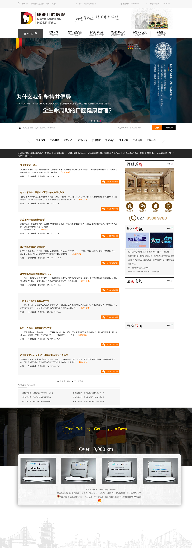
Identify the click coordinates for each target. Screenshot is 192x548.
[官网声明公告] (135, 497)
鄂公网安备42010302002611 (71, 497)
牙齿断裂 (137, 140)
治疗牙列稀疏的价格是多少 (32, 219)
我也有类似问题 (112, 182)
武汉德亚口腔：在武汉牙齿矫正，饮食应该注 (88, 401)
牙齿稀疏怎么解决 (28, 165)
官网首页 (53, 33)
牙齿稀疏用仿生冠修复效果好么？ (36, 274)
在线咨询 (142, 211)
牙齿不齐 (40, 140)
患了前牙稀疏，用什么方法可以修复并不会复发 (42, 192)
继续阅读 (65, 172)
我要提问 (169, 128)
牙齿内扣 (82, 140)
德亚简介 (129, 211)
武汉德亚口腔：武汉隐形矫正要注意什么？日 (37, 393)
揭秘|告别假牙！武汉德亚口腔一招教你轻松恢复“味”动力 (151, 256)
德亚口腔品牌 (75, 33)
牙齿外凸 (68, 140)
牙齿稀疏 (51, 128)
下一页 (77, 381)
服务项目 (29, 33)
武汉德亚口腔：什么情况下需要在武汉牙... (70, 153)
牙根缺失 (151, 140)
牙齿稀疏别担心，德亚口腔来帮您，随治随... (34, 153)
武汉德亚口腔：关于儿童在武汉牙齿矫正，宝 (88, 393)
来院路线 (161, 33)
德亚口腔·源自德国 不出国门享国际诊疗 (144, 272)
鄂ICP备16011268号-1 (97, 493)
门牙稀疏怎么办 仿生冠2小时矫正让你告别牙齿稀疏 (44, 355)
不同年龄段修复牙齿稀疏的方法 (35, 301)
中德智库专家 (96, 33)
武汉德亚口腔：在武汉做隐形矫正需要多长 (36, 401)
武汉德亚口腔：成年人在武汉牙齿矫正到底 (36, 397)
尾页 (81, 381)
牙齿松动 (123, 140)
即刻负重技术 (118, 33)
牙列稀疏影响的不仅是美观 (32, 247)
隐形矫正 (43, 128)
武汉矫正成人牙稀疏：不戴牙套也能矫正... (139, 153)
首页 (36, 128)
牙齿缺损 (110, 140)
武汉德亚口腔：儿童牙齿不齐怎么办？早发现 (88, 397)
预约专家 (168, 211)
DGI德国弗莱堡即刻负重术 (139, 268)
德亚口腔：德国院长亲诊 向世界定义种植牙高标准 (148, 252)
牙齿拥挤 (54, 140)
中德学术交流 (140, 33)
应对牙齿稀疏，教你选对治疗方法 (36, 328)
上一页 (66, 381)
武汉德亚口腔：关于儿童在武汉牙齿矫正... (104, 153)
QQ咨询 (156, 211)
